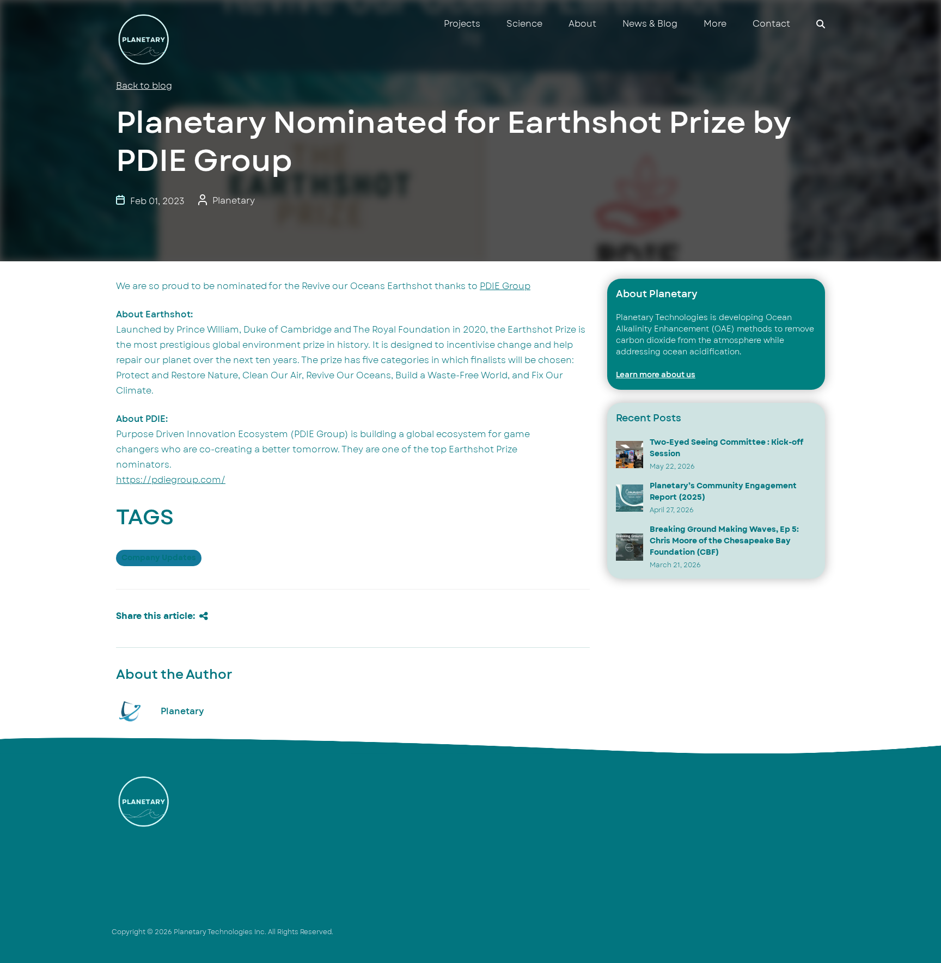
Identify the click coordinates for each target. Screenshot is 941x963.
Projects (462, 24)
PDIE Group (505, 286)
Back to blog (144, 86)
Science (524, 24)
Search (820, 24)
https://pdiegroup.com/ (170, 480)
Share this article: (155, 616)
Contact (771, 24)
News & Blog (649, 24)
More (715, 24)
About (582, 24)
